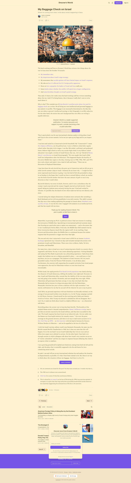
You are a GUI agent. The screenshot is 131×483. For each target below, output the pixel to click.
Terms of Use (73, 450)
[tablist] (45, 406)
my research (53, 379)
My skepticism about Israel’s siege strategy (54, 77)
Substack (58, 479)
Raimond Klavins (65, 64)
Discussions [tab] (49, 407)
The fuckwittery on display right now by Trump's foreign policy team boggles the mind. (58, 416)
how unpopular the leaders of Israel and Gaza (61, 86)
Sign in (126, 3)
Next (88, 401)
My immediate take (47, 74)
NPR (51, 321)
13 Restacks (56, 390)
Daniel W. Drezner (46, 15)
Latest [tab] (43, 407)
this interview (61, 321)
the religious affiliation (45, 146)
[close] (80, 424)
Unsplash (72, 64)
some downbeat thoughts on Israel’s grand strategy (60, 92)
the (90, 319)
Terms (70, 472)
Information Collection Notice (65, 452)
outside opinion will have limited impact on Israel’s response (72, 80)
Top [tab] (40, 407)
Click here (43, 376)
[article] (65, 416)
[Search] (109, 2)
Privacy (66, 472)
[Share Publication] (112, 2)
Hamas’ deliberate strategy (77, 309)
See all (41, 449)
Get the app (73, 476)
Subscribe (118, 3)
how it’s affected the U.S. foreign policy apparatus (64, 83)
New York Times (43, 321)
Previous (43, 401)
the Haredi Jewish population (69, 272)
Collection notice (77, 472)
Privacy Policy (77, 452)
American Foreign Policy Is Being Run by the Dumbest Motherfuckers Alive (56, 412)
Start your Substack (61, 476)
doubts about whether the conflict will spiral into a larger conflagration (67, 89)
